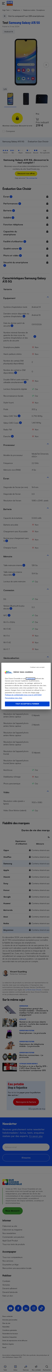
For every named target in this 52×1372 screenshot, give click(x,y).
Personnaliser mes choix (13, 698)
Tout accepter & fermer (27, 704)
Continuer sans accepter (37, 667)
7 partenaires (30, 678)
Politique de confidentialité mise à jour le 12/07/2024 (23, 695)
